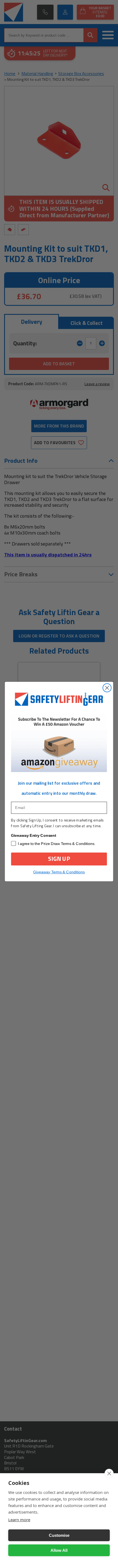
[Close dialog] (107, 688)
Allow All (59, 1550)
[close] (109, 1473)
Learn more (19, 1519)
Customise (59, 1535)
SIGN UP (59, 858)
